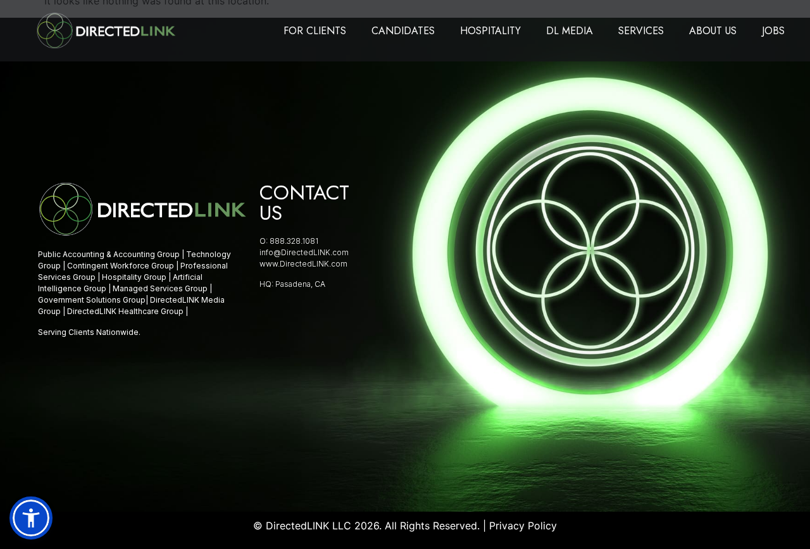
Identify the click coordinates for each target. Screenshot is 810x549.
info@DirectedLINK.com (304, 252)
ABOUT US (713, 30)
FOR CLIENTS (315, 30)
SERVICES (641, 30)
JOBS (773, 30)
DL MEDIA (569, 30)
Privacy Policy (523, 525)
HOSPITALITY (490, 30)
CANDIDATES (403, 30)
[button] (31, 518)
